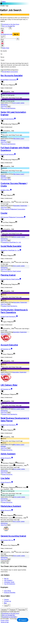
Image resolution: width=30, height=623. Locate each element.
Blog (5, 603)
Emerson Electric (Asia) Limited (10, 279)
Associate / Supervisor (20, 205)
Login (10, 34)
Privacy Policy (5, 620)
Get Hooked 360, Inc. (7, 540)
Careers (6, 599)
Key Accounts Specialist (12, 75)
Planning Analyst (8, 275)
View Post (4, 106)
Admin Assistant (8, 453)
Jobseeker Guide (9, 582)
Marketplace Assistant (11, 506)
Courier (4, 213)
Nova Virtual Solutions (7, 119)
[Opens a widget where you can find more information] (22, 620)
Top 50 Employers (9, 584)
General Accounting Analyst (13, 536)
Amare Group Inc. (6, 458)
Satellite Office (5, 190)
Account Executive (9, 345)
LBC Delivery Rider (9, 385)
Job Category (8, 580)
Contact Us (7, 601)
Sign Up (16, 34)
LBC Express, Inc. (6, 349)
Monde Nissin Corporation (9, 80)
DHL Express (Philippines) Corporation (12, 217)
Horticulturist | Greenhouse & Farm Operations (14, 311)
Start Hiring (7, 591)
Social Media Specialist (11, 246)
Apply (8, 106)
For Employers (5, 34)
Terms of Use (5, 622)
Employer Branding (9, 592)
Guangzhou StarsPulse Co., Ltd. (10, 250)
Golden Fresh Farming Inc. (8, 316)
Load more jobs (5, 561)
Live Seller (5, 478)
